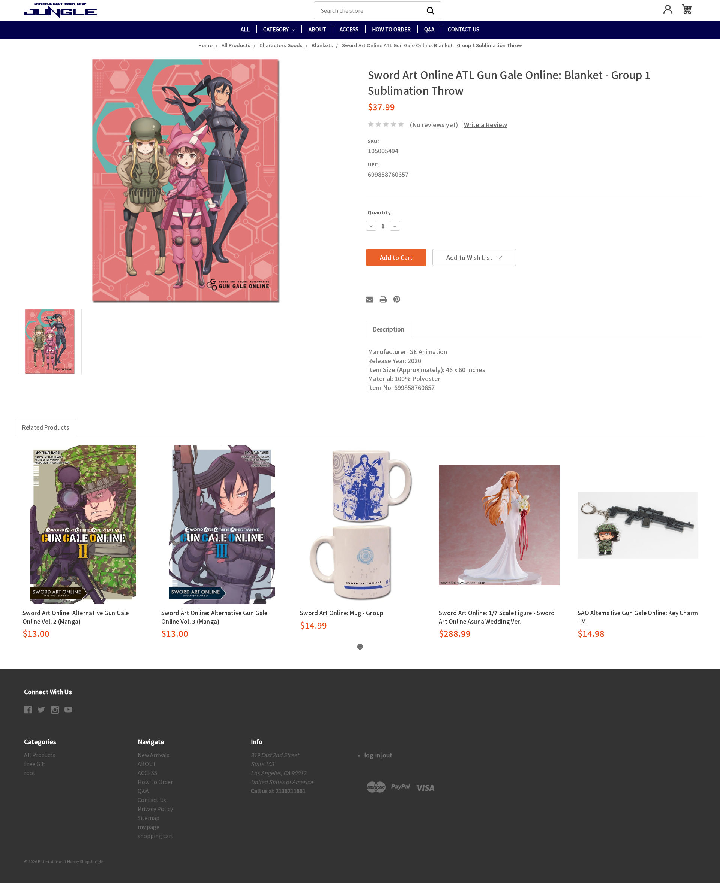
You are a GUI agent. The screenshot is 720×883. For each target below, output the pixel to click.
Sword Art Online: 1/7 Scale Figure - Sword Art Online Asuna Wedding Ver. (497, 617)
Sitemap (148, 818)
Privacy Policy (155, 809)
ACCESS (349, 29)
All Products (40, 755)
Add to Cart (83, 524)
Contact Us (463, 29)
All (245, 29)
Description (388, 329)
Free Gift (34, 764)
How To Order (391, 29)
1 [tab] (360, 647)
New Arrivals (154, 755)
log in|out (378, 754)
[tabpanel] (83, 542)
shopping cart (156, 836)
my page (148, 827)
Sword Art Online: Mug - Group (342, 613)
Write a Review (485, 124)
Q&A (429, 29)
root (30, 773)
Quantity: (380, 212)
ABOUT (317, 29)
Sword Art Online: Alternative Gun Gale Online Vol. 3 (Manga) (214, 617)
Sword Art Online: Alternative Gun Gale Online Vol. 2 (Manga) (75, 617)
